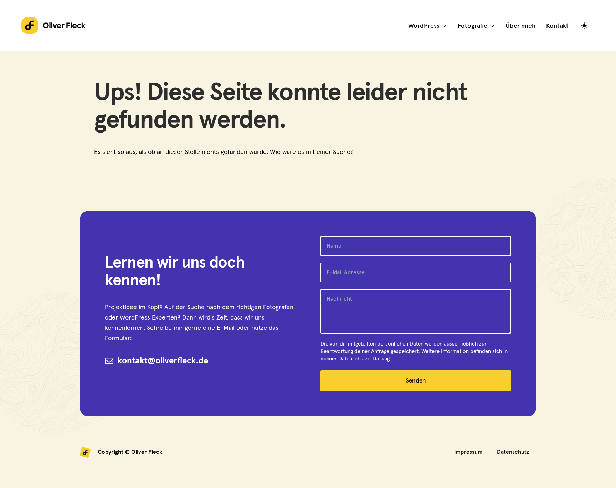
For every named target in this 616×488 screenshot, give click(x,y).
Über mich (520, 26)
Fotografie (472, 26)
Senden (416, 381)
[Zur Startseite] (53, 25)
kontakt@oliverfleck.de (163, 361)
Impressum (468, 452)
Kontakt (557, 26)
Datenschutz (513, 452)
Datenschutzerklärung (364, 359)
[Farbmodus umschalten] (586, 25)
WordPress (424, 26)
